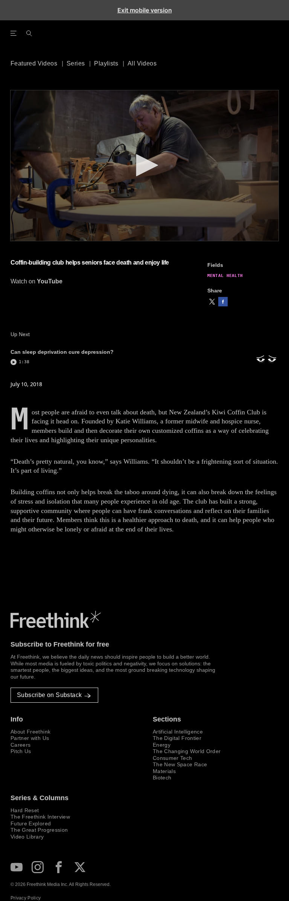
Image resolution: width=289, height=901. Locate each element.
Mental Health (225, 275)
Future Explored (31, 823)
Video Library (27, 837)
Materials (164, 771)
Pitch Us (21, 751)
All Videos (142, 63)
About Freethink (30, 732)
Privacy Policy (26, 898)
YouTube (49, 281)
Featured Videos (34, 63)
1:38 (24, 361)
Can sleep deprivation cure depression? (62, 352)
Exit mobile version (144, 10)
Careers (20, 745)
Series (76, 63)
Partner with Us (30, 738)
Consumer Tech (172, 758)
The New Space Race (180, 764)
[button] (212, 301)
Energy (161, 745)
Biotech (162, 778)
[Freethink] (233, 37)
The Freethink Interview (40, 817)
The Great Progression (39, 830)
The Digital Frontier (177, 738)
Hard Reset (25, 810)
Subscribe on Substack (49, 695)
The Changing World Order (187, 751)
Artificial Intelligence (178, 732)
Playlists (106, 63)
